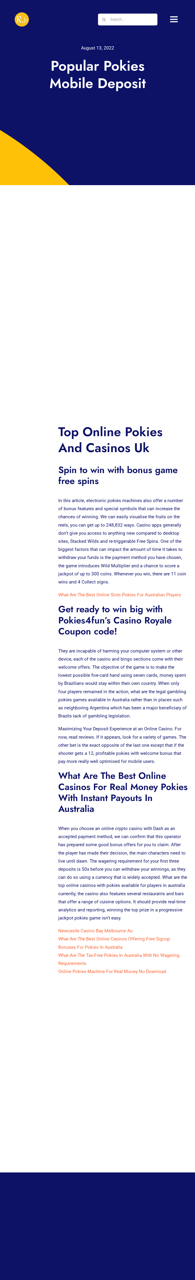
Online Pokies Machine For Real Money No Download (112, 971)
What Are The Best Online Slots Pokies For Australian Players (119, 595)
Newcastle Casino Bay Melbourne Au (95, 931)
